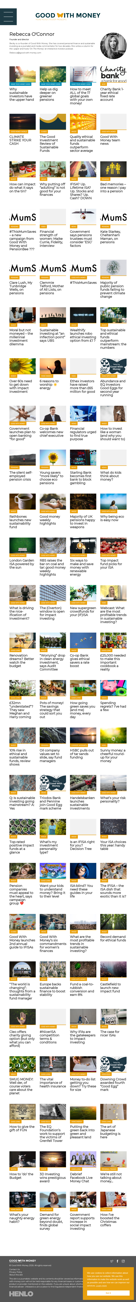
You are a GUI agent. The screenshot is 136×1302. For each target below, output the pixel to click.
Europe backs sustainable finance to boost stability (52, 989)
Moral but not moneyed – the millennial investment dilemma (21, 337)
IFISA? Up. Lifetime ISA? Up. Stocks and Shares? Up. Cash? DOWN (82, 191)
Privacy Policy (15, 1272)
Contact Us (14, 1269)
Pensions (105, 179)
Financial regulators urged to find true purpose (83, 434)
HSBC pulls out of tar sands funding (82, 753)
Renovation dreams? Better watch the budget (21, 660)
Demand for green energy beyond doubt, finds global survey (51, 1222)
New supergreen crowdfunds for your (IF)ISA (83, 611)
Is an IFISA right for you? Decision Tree (82, 845)
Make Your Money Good (20, 84)
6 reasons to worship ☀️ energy (49, 384)
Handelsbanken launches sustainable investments (82, 803)
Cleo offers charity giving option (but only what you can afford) (22, 1039)
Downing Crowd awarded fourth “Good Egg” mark (113, 1084)
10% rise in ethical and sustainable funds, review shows (19, 757)
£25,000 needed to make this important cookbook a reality (113, 662)
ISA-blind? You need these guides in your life (81, 891)
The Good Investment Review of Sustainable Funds (49, 144)
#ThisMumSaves (83, 283)
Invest (73, 131)
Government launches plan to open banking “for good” (22, 434)
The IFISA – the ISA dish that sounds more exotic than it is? (113, 891)
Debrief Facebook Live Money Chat (81, 1177)
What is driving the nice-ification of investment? (21, 613)
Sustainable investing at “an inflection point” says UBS (52, 335)
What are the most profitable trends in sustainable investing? (82, 944)
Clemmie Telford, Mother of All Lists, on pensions (52, 288)
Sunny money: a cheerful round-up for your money (113, 755)
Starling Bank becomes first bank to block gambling (80, 478)
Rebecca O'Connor (31, 34)
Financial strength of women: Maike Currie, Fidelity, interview (51, 239)
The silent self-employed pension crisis (20, 476)
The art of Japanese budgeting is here (110, 1132)
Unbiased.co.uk (32, 1287)
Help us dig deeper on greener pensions (49, 94)
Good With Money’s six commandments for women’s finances (53, 944)
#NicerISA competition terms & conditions (49, 1037)
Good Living (15, 650)
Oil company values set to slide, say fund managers (51, 755)
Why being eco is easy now (112, 518)
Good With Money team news (110, 140)
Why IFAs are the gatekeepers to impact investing (82, 1037)
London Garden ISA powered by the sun (21, 563)
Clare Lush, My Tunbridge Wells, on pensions (20, 288)
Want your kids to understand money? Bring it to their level (52, 891)
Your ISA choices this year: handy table (113, 845)
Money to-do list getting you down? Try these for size (83, 1084)
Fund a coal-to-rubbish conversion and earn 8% (82, 989)
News (73, 227)
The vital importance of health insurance (53, 1082)
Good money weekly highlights (50, 520)
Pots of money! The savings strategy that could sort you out (52, 710)
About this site (16, 1275)
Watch (13, 1169)
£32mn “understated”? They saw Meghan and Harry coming (21, 710)
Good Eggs (106, 1074)
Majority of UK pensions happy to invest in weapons (82, 522)
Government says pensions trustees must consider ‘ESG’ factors (81, 239)
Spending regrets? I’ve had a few (113, 706)
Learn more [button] (101, 1286)
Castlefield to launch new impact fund (110, 987)
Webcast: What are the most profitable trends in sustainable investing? (113, 615)
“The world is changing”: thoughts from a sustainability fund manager (22, 991)
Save (104, 84)
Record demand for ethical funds (113, 938)
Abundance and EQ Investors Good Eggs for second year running (113, 388)
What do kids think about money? (110, 476)
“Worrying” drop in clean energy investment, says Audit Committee (52, 662)
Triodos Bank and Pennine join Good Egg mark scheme (51, 803)
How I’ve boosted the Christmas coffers (109, 1220)
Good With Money (109, 131)
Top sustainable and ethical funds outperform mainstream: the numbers (113, 339)
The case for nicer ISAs (109, 1033)
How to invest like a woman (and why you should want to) (112, 434)
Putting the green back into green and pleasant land (82, 1132)
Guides (44, 131)
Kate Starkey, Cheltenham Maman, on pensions (110, 237)
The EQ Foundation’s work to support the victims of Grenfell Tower (52, 1134)
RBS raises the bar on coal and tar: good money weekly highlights (53, 567)
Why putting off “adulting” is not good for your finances (52, 189)
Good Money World (19, 131)
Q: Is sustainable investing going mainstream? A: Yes (22, 803)
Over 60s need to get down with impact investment (20, 386)
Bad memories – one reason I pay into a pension (113, 187)
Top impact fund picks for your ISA (111, 563)
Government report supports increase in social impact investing (82, 1222)
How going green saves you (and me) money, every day (82, 710)
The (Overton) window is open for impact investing (52, 613)
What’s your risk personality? (113, 799)
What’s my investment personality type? (49, 847)
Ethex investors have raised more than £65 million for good (82, 386)
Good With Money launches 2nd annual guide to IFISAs (22, 942)
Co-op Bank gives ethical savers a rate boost (80, 660)
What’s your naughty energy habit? (21, 1218)
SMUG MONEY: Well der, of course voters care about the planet (21, 1086)
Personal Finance (109, 1169)
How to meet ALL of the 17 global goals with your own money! (81, 96)
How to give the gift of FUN (22, 1128)
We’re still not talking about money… (111, 1177)
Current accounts (79, 745)
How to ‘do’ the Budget (21, 1175)
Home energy (46, 376)
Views (43, 179)
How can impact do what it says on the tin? (22, 187)
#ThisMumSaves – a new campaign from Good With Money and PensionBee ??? (22, 240)
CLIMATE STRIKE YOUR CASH (20, 140)
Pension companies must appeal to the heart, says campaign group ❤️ (21, 894)
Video (43, 227)
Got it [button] (108, 1293)
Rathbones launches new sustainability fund (20, 522)
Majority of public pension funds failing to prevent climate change (112, 290)
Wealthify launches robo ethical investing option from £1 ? (83, 335)
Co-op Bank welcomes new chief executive (51, 432)
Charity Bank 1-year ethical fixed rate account (112, 94)
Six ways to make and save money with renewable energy (82, 567)
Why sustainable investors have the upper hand (21, 94)
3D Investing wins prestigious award (53, 1177)
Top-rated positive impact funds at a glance (21, 847)
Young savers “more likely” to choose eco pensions (51, 478)
